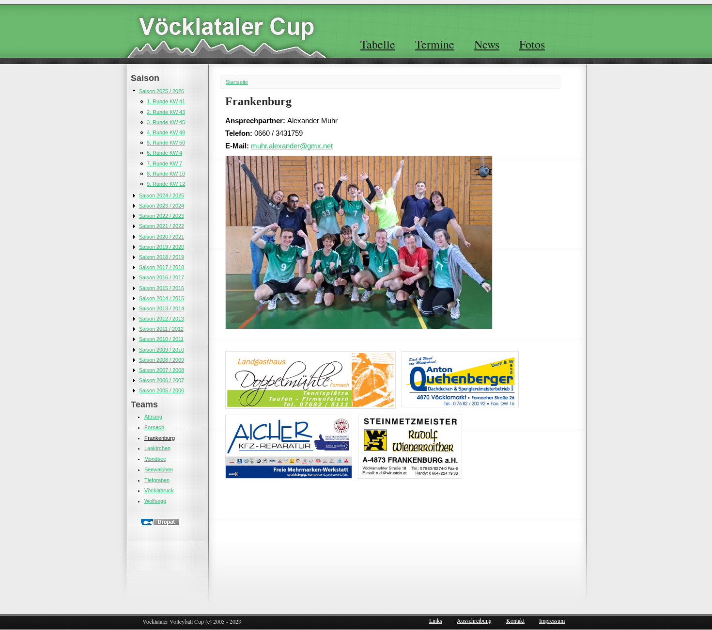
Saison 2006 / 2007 (161, 380)
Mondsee (155, 459)
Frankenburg (159, 438)
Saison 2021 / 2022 (161, 226)
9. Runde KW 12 (166, 184)
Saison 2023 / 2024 (161, 206)
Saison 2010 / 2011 (161, 339)
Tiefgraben (157, 480)
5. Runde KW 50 (166, 142)
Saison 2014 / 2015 (161, 298)
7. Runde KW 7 (164, 163)
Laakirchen (157, 448)
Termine (434, 44)
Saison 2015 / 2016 (161, 288)
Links (435, 620)
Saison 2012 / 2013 (161, 319)
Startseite (237, 82)
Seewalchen (158, 469)
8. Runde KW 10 (166, 174)
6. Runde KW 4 (164, 153)
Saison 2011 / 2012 (161, 329)
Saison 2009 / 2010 (161, 350)
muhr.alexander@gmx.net (292, 146)
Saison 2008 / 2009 (161, 360)
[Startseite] (226, 26)
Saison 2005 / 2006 (161, 390)
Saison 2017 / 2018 (161, 267)
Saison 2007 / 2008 (161, 370)
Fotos (532, 44)
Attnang (153, 417)
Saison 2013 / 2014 (161, 308)
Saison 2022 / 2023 (161, 216)
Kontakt (515, 620)
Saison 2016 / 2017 (161, 277)
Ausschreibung (474, 620)
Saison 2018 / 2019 (161, 257)
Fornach (154, 427)
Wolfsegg (155, 501)
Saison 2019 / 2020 (161, 247)
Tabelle (377, 44)
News (486, 44)
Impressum (552, 620)
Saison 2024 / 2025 (161, 195)
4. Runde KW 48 (166, 132)
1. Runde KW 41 (166, 101)
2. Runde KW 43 (166, 112)
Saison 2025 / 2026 (161, 91)
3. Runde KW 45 (166, 122)
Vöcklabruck (159, 490)
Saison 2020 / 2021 (161, 237)
